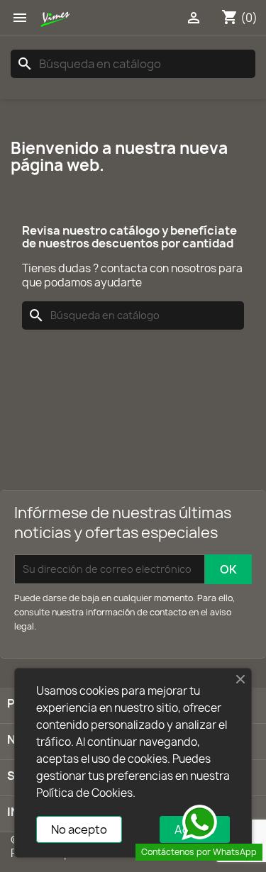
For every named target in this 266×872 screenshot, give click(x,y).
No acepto (79, 829)
